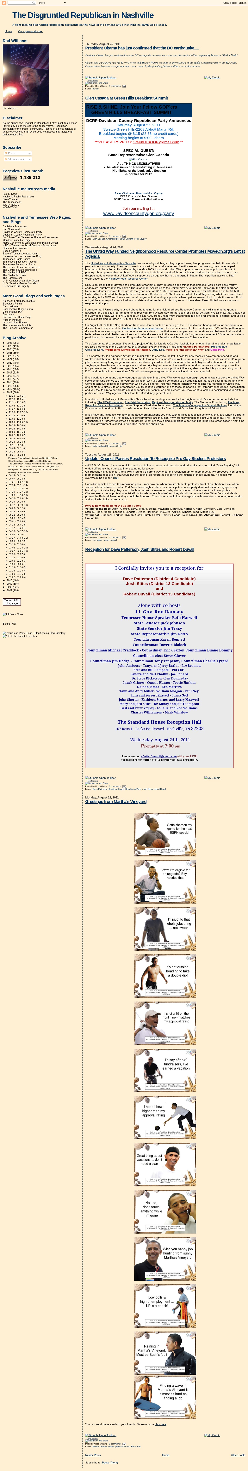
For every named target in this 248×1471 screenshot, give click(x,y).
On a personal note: (30, 31)
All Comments (15, 159)
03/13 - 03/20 (16, 544)
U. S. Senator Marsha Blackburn (21, 283)
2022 (10, 356)
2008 (10, 587)
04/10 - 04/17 (16, 531)
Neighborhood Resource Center (127, 278)
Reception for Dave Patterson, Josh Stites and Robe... (33, 469)
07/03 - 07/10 (16, 495)
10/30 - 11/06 (16, 422)
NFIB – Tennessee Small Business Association (29, 245)
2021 (10, 359)
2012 (10, 389)
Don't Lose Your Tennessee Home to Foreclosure (30, 237)
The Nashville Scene (14, 275)
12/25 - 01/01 (16, 396)
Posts (11, 153)
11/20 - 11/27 (16, 412)
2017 (10, 372)
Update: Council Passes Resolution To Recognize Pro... (34, 466)
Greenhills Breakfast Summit (119, 239)
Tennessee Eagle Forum (16, 259)
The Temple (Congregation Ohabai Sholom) (200, 405)
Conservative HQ (12, 311)
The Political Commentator (18, 328)
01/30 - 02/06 (16, 564)
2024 (10, 349)
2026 (10, 343)
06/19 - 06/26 (16, 501)
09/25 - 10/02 (16, 438)
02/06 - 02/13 (16, 560)
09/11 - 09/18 (16, 445)
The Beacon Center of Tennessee (21, 267)
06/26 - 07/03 (16, 498)
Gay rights (97, 540)
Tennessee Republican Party (19, 264)
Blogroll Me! (9, 623)
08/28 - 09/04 (16, 451)
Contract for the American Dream (142, 328)
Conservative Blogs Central (18, 309)
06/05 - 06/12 (16, 508)
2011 (10, 392)
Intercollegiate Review (15, 322)
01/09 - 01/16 (16, 574)
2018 (10, 369)
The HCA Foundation (110, 402)
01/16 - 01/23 (16, 570)
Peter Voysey (140, 239)
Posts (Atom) (110, 1462)
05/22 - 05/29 (16, 515)
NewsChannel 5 (11, 199)
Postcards (136, 1446)
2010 (10, 580)
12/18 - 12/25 (16, 399)
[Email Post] (123, 86)
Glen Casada (99, 239)
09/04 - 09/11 (16, 448)
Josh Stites (147, 789)
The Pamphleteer (12, 278)
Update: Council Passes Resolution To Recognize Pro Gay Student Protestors (155, 458)
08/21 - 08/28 (16, 455)
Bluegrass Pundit (12, 303)
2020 (10, 362)
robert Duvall (160, 789)
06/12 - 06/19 (16, 505)
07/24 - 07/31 (16, 485)
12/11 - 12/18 (16, 402)
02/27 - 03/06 (16, 551)
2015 (10, 379)
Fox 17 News (10, 194)
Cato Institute (10, 306)
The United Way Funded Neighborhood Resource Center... (35, 464)
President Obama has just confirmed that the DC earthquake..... (142, 48)
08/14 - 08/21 (16, 475)
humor (96, 89)
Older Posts (238, 1455)
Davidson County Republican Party (124, 789)
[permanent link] (100, 77)
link (116, 477)
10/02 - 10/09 (16, 435)
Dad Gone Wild (11, 229)
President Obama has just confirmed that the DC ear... (33, 458)
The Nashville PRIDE (15, 272)
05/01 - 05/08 (16, 521)
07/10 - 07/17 (16, 492)
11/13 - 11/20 (16, 415)
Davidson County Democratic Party (22, 232)
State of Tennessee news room (20, 253)
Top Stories (92, 80)
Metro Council (110, 540)
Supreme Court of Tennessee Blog (22, 256)
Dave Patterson (100, 789)
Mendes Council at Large (17, 240)
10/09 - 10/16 (16, 432)
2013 (10, 386)
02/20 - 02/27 (16, 554)
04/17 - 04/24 (16, 528)
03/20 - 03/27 (16, 541)
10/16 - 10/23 (16, 428)
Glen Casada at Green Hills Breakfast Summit (126, 98)
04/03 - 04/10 (16, 534)
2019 (10, 366)
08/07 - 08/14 (16, 478)
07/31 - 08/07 (16, 482)
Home (8, 31)
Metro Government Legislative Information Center (30, 242)
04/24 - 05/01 (16, 524)
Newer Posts (93, 1455)
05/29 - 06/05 (16, 511)
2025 (10, 346)
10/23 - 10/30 (16, 425)
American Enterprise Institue (19, 301)
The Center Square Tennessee (20, 270)
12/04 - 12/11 (16, 405)
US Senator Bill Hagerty (16, 286)
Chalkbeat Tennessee (15, 226)
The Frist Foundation (138, 402)
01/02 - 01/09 (16, 577)
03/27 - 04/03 (16, 538)
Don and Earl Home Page (17, 317)
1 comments (115, 86)
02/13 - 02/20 (16, 557)
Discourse (8, 314)
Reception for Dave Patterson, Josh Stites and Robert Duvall (139, 549)
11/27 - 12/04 (16, 409)
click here (160, 1424)
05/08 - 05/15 (16, 518)
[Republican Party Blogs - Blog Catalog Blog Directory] (34, 633)
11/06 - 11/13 (16, 418)
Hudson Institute (12, 320)
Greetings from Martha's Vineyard (115, 801)
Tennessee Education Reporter (20, 261)
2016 (10, 376)
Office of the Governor (15, 248)
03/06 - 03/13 (16, 547)
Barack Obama (100, 1446)
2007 (10, 590)
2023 (10, 352)
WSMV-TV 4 (10, 207)
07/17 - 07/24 (16, 488)
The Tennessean (12, 202)
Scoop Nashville (12, 251)
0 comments (115, 236)
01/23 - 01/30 (16, 567)
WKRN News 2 (11, 204)
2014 (10, 382)
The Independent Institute (17, 325)
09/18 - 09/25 (16, 441)
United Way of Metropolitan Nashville (113, 263)
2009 (10, 583)
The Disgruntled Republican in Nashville (82, 15)
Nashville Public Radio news (18, 196)
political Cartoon (122, 1446)
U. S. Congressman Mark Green (21, 280)
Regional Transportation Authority (172, 402)
